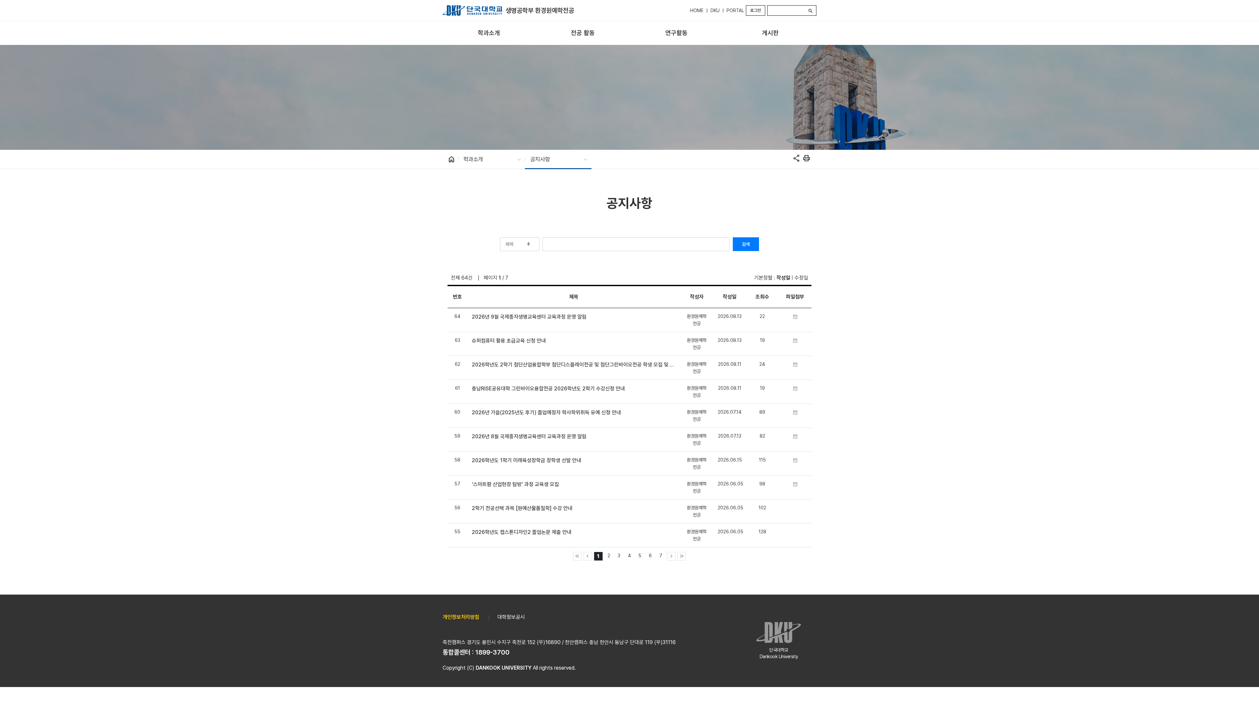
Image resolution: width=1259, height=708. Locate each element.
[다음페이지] (671, 556)
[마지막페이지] (681, 556)
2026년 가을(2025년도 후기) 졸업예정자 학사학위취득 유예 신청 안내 (546, 412)
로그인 (755, 10)
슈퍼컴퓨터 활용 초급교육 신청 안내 (509, 341)
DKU (715, 10)
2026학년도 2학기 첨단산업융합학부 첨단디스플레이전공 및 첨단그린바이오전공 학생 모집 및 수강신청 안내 (573, 365)
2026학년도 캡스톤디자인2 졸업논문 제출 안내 (521, 532)
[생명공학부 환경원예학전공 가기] (472, 10)
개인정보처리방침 (461, 617)
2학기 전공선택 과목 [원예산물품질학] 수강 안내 (522, 508)
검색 (746, 244)
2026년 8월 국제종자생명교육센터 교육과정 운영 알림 (529, 436)
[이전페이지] (588, 556)
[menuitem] (489, 33)
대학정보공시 (511, 617)
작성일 (783, 278)
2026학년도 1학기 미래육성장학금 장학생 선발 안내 (526, 460)
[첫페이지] (577, 556)
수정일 (801, 278)
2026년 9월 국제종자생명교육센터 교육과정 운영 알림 (529, 317)
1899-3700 (492, 652)
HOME (697, 10)
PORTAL (735, 10)
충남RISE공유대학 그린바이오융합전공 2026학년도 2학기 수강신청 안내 (548, 388)
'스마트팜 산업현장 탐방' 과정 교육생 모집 (515, 484)
